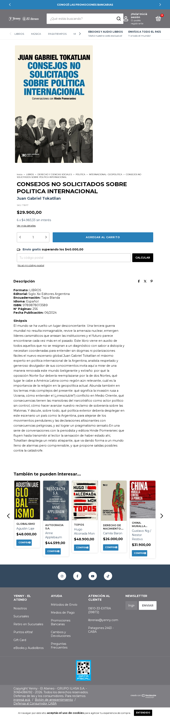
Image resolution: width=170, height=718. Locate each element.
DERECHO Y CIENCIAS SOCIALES (55, 174)
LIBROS (19, 33)
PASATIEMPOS (57, 33)
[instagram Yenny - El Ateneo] (62, 576)
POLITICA (80, 174)
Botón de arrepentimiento (54, 700)
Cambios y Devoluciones (60, 634)
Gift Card (19, 640)
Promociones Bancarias (60, 622)
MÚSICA (36, 33)
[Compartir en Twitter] (145, 281)
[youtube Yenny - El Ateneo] (93, 576)
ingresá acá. (21, 700)
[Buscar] (118, 18)
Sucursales (21, 616)
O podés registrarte (137, 22)
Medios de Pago (63, 612)
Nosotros (20, 608)
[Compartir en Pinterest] (152, 281)
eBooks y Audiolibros (28, 648)
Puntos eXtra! (23, 632)
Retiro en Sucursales (28, 624)
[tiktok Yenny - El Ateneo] (108, 576)
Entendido (143, 712)
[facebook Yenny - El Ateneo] (77, 576)
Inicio (19, 174)
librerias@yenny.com (103, 620)
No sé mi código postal (31, 265)
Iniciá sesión (139, 15)
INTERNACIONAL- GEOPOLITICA (105, 174)
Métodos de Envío (64, 605)
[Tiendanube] (144, 697)
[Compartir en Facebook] (139, 281)
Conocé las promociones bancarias (85, 4)
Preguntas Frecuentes (59, 645)
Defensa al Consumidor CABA (35, 703)
